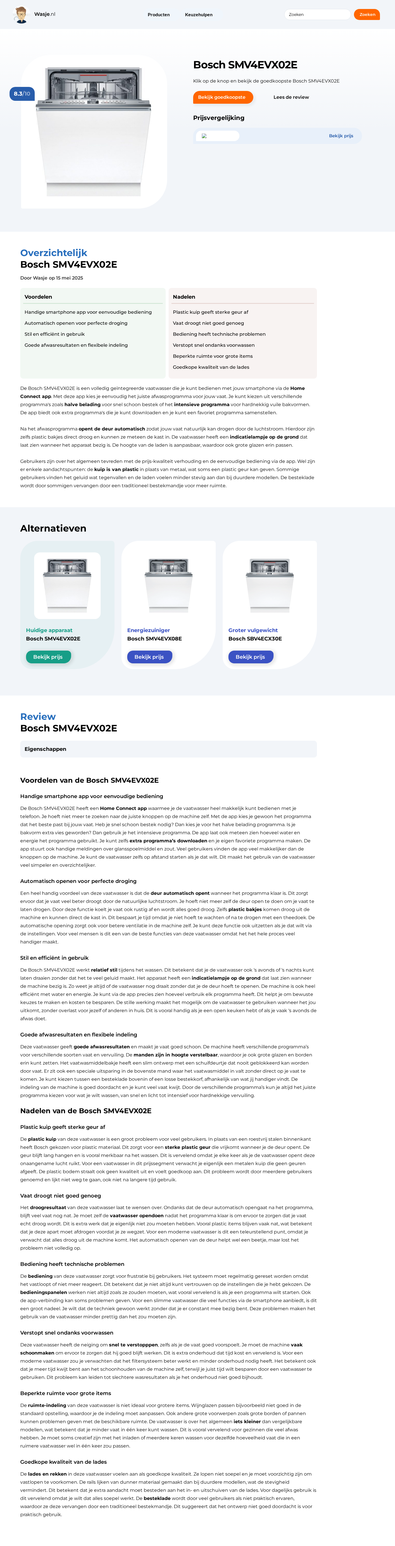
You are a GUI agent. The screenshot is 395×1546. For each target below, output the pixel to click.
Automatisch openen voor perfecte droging (76, 323)
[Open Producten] (173, 15)
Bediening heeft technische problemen (219, 334)
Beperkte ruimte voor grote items (213, 356)
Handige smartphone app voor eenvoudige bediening (88, 312)
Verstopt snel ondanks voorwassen (214, 345)
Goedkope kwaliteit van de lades (211, 367)
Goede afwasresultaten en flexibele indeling (76, 345)
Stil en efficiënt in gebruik (55, 334)
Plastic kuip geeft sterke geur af (210, 312)
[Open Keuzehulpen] (216, 15)
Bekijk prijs (47, 657)
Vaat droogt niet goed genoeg (208, 323)
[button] (223, 97)
